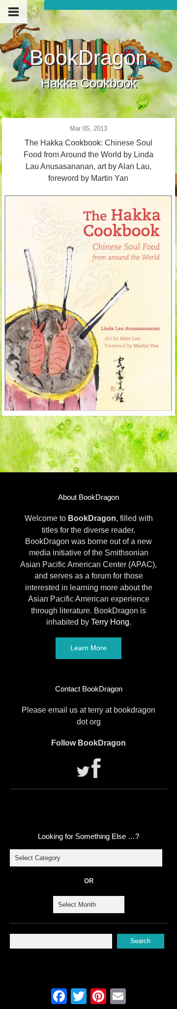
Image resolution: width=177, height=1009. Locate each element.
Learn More (88, 648)
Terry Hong (110, 622)
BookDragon (89, 57)
